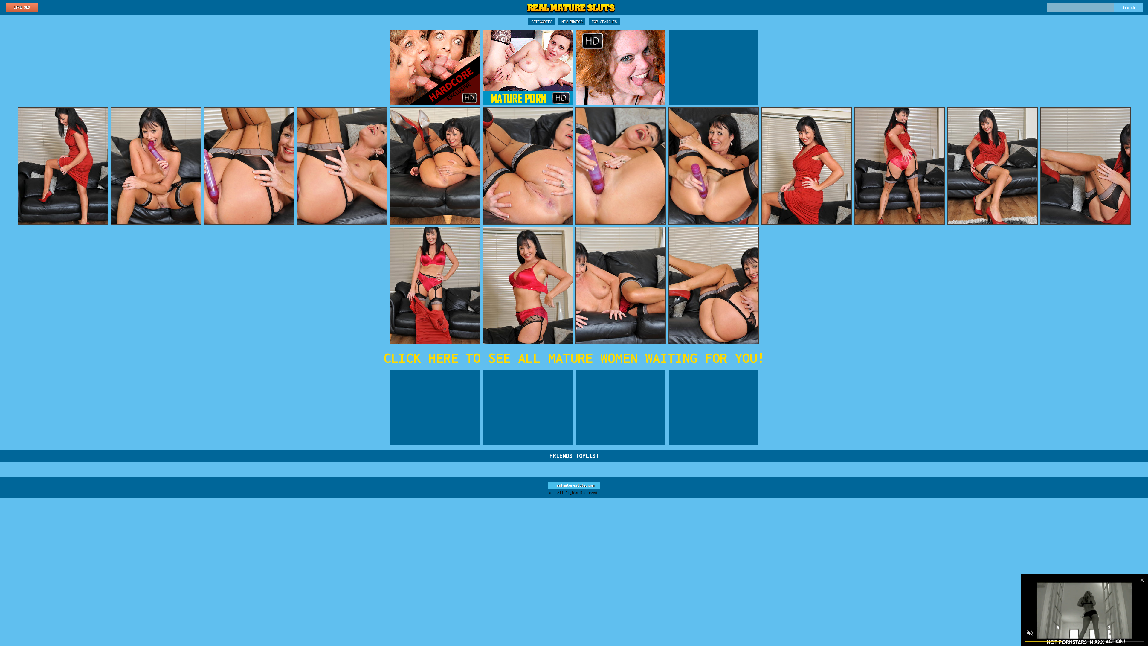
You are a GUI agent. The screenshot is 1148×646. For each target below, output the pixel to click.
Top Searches (604, 21)
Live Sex (21, 7)
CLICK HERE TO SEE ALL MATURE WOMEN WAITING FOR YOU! (574, 358)
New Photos (571, 21)
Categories (541, 21)
